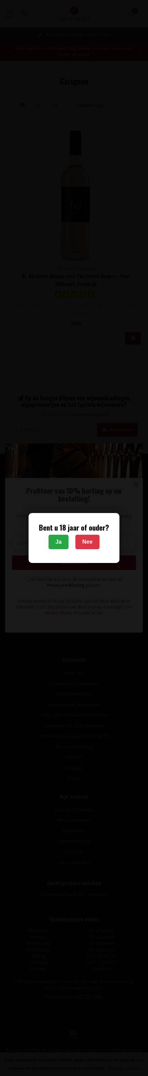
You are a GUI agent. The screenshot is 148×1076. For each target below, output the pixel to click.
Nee (87, 542)
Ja (58, 542)
